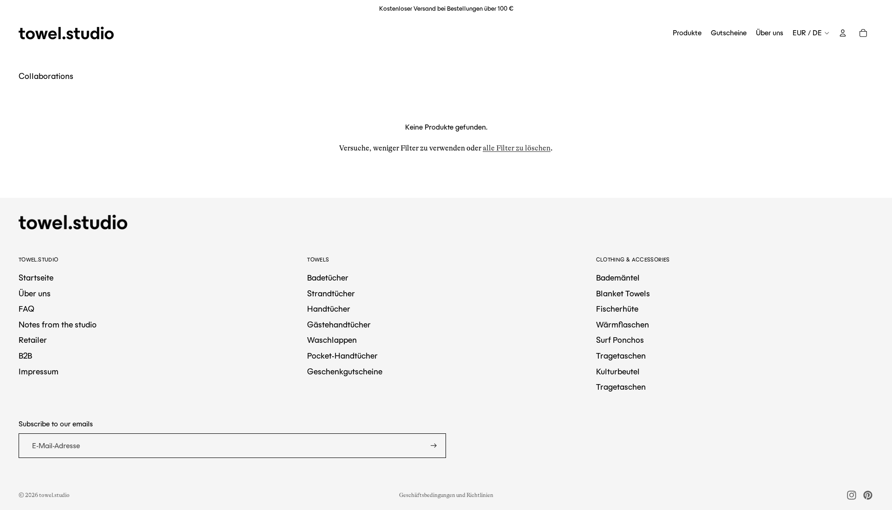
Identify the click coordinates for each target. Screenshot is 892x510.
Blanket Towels (623, 293)
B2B (25, 355)
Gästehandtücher (339, 324)
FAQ (26, 309)
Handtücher (328, 309)
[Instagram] (851, 495)
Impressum (39, 371)
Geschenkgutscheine (344, 371)
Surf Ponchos (620, 340)
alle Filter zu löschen (517, 148)
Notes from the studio (58, 324)
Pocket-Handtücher (342, 355)
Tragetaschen (621, 355)
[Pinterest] (867, 495)
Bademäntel (618, 277)
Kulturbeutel (618, 371)
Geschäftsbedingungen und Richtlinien (446, 495)
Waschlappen (332, 340)
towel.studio (54, 495)
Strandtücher (331, 293)
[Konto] (843, 33)
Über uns (35, 293)
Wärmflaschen (622, 324)
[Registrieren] (434, 446)
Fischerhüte (617, 309)
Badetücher (327, 277)
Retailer (33, 340)
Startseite (36, 277)
